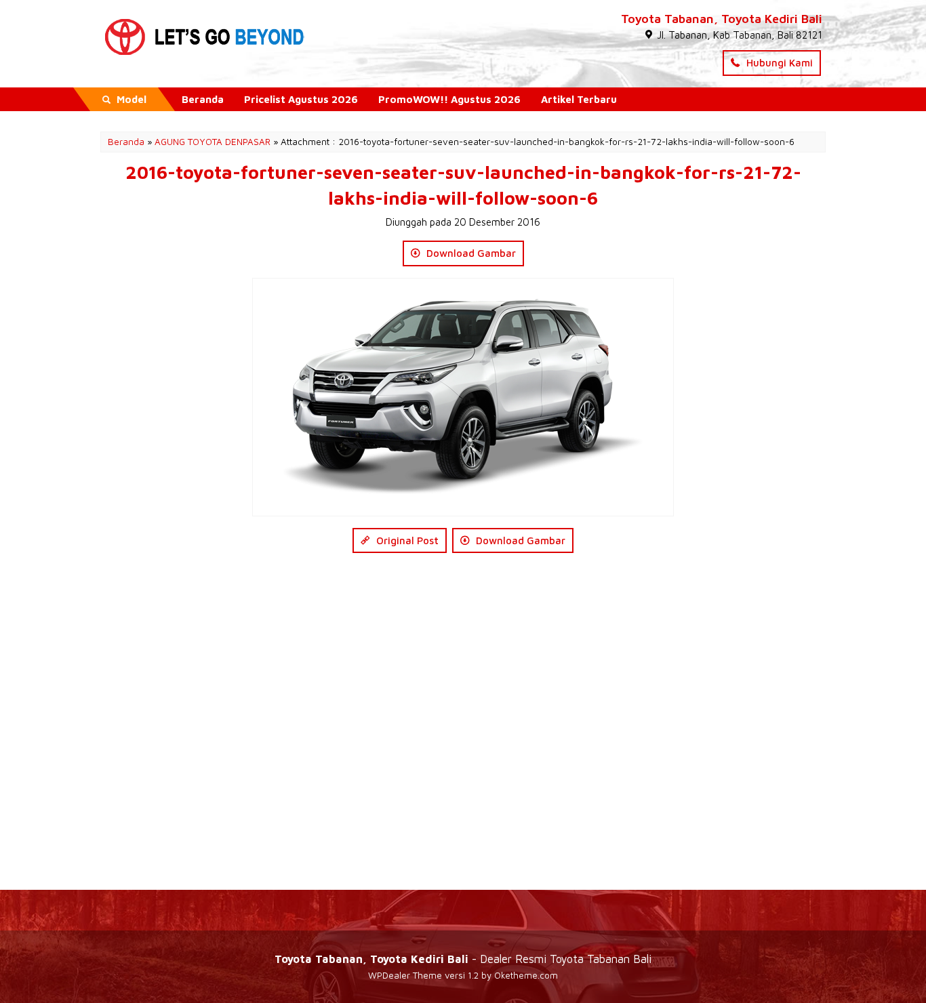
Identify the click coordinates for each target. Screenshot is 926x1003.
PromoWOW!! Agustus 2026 (449, 99)
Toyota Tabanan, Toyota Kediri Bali (721, 19)
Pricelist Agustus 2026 (301, 99)
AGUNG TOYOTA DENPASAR (212, 141)
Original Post (406, 540)
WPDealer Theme (405, 975)
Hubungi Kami (778, 62)
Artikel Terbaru (579, 99)
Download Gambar (470, 253)
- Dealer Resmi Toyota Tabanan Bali (463, 958)
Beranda (203, 99)
